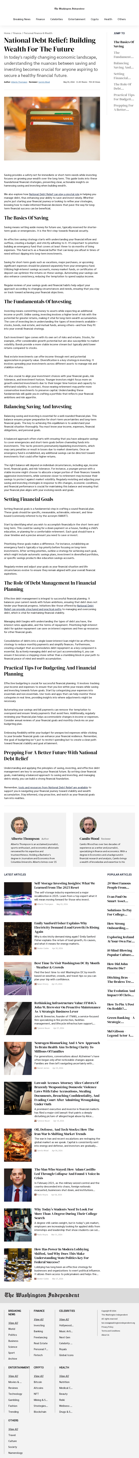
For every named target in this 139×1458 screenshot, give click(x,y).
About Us (105, 1335)
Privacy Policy (107, 1327)
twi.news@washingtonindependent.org (118, 1323)
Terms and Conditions (111, 1331)
